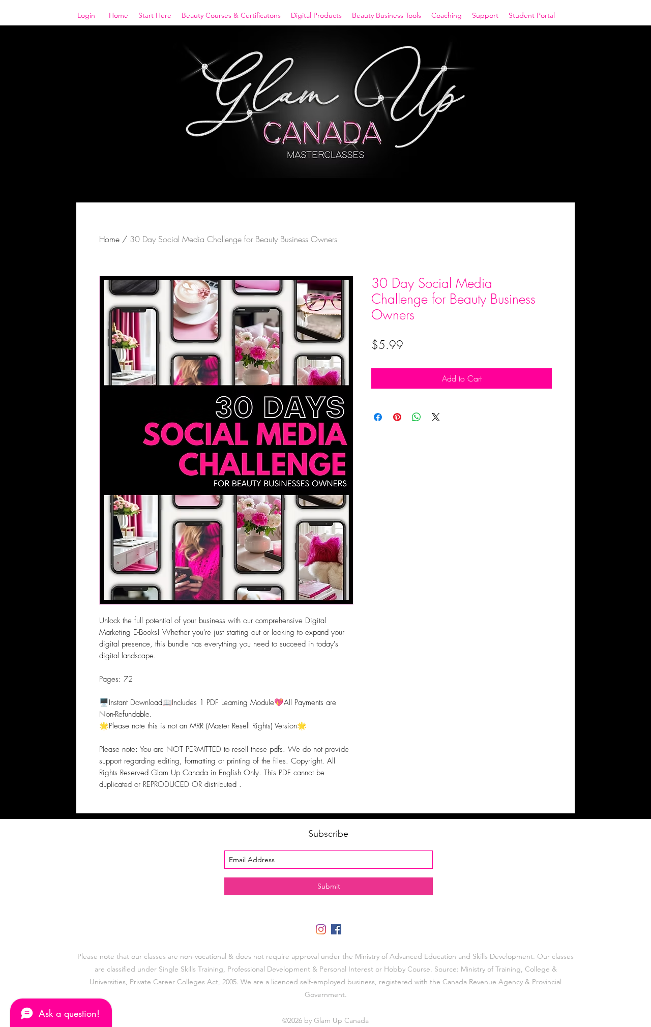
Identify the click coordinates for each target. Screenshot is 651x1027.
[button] (154, 15)
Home (109, 239)
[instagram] (321, 929)
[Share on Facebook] (378, 417)
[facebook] (336, 929)
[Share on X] (436, 417)
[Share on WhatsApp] (416, 417)
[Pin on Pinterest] (397, 417)
